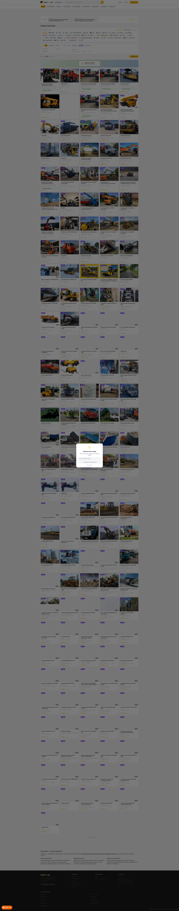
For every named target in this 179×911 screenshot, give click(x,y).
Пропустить (89, 465)
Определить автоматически (90, 462)
